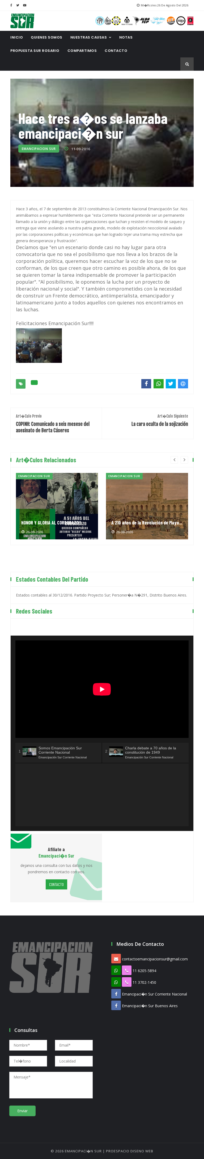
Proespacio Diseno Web (129, 1151)
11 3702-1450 (144, 982)
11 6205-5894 (144, 970)
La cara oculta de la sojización (159, 420)
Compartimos (82, 50)
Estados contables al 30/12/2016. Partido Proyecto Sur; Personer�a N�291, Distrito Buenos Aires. (101, 595)
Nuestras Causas (88, 37)
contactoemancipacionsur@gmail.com (155, 958)
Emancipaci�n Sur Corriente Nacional (154, 994)
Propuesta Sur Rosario (35, 50)
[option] (57, 506)
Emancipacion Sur (39, 148)
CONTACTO (116, 50)
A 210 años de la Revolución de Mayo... (146, 523)
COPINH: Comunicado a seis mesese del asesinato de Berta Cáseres (53, 423)
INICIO (16, 37)
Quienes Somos (46, 37)
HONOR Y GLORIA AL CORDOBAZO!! (51, 523)
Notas (126, 37)
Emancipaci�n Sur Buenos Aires (150, 1005)
